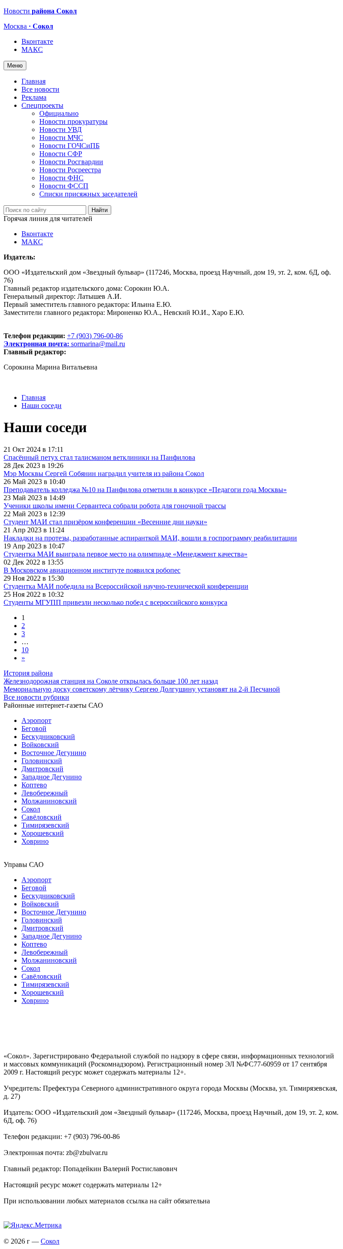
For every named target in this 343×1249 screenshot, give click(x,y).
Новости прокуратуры (73, 121)
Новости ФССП (63, 186)
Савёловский (41, 817)
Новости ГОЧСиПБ (69, 145)
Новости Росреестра (70, 170)
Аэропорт (36, 720)
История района (28, 673)
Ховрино (35, 841)
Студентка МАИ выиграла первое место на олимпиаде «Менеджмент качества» (125, 554)
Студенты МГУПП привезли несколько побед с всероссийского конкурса (115, 602)
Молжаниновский (49, 801)
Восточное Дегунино (53, 752)
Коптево (34, 785)
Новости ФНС (61, 178)
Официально (59, 113)
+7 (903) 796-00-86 (63, 340)
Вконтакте (37, 41)
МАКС (32, 49)
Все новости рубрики (36, 697)
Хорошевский (42, 833)
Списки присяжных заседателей (88, 194)
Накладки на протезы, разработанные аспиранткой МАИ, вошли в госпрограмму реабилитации (150, 538)
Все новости (40, 89)
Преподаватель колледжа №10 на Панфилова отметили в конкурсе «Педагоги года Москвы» (145, 489)
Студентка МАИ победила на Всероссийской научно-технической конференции (126, 586)
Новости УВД (60, 129)
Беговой (33, 728)
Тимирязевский (45, 825)
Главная (33, 81)
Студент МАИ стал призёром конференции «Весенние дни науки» (105, 522)
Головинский (41, 761)
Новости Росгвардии (71, 162)
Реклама (33, 97)
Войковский (40, 744)
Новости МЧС (61, 137)
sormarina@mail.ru (98, 344)
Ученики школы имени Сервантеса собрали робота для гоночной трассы (115, 506)
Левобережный (44, 793)
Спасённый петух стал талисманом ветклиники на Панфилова (99, 457)
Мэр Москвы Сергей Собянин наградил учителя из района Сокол (104, 473)
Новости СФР (60, 153)
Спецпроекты (42, 105)
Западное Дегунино (51, 777)
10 (25, 650)
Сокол (30, 809)
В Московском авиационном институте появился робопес (92, 570)
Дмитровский (42, 769)
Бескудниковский (48, 736)
